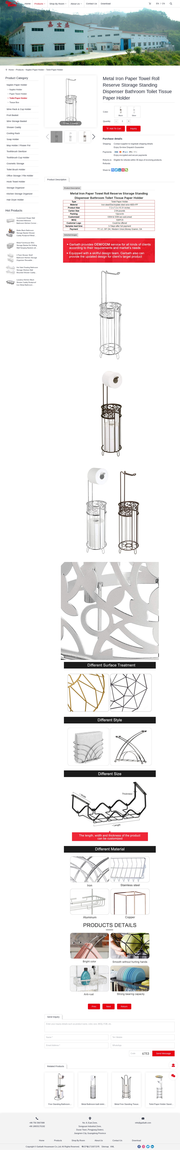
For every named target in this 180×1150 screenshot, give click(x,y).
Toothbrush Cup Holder (18, 157)
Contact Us (91, 3)
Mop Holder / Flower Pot (18, 145)
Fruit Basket (12, 115)
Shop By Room (56, 4)
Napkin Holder (15, 90)
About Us (75, 4)
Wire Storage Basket (17, 121)
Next (108, 1006)
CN (163, 4)
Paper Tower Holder (18, 94)
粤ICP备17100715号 (91, 1147)
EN (157, 4)
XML (112, 1147)
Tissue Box (14, 102)
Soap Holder (13, 139)
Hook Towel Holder (16, 181)
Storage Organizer (16, 188)
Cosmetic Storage (15, 163)
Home (28, 3)
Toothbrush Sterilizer (17, 151)
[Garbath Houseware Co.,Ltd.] (12, 7)
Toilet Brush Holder (16, 169)
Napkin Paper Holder (35, 70)
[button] (93, 136)
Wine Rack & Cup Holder (19, 109)
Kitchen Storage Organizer (20, 194)
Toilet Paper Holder (54, 70)
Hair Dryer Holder (15, 200)
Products (38, 4)
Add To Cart (115, 128)
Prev (94, 1006)
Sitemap (105, 1147)
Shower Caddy (14, 127)
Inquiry (133, 128)
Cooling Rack (13, 133)
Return (124, 1006)
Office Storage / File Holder (20, 175)
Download (106, 3)
